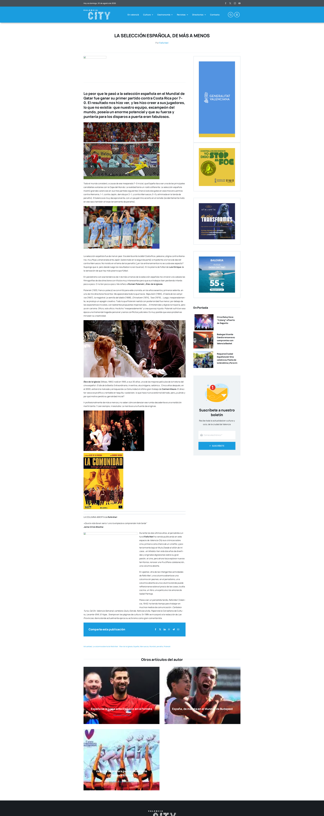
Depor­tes (126, 715)
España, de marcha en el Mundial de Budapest (202, 709)
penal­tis (160, 646)
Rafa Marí (163, 42)
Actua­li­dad (88, 646)
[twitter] (230, 3)
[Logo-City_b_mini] (97, 10)
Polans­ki (167, 646)
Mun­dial (152, 646)
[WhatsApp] (169, 629)
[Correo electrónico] (178, 629)
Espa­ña (136, 646)
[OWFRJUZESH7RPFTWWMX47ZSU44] (95, 57)
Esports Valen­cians (126, 781)
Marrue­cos (144, 646)
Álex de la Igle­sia (126, 646)
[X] (160, 629)
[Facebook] (155, 629)
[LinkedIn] (164, 629)
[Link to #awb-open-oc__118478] (230, 14)
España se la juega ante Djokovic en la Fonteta (121, 709)
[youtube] (239, 3)
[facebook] (226, 3)
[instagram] (235, 3)
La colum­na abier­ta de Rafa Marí (105, 646)
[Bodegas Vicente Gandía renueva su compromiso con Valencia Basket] (203, 333)
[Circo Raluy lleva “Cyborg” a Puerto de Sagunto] (204, 316)
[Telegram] (173, 629)
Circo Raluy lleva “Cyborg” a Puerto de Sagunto (226, 320)
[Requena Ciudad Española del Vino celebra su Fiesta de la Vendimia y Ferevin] (203, 352)
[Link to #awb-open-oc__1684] (237, 14)
